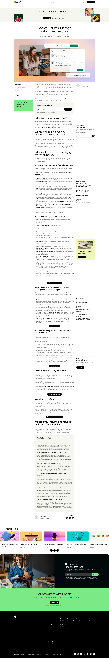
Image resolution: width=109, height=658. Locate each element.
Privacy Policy (94, 578)
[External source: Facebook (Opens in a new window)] (75, 654)
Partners (49, 626)
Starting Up (27, 6)
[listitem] (54, 539)
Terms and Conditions (85, 578)
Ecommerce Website (51, 645)
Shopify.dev (75, 618)
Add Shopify (80, 367)
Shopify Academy (63, 624)
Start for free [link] (68, 109)
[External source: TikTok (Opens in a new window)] (87, 654)
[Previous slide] (51, 550)
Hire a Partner (63, 622)
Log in (83, 2)
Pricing (39, 2)
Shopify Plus (88, 620)
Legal (48, 630)
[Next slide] (57, 550)
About (48, 618)
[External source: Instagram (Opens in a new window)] (84, 654)
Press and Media (50, 624)
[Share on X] (70, 518)
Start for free (91, 2)
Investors (49, 622)
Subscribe (95, 574)
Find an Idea (20, 6)
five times (40, 145)
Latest (38, 6)
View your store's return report (54, 416)
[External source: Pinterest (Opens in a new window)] (94, 654)
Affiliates (48, 628)
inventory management (47, 127)
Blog (15, 6)
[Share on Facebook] (67, 518)
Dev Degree (75, 622)
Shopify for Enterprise (90, 622)
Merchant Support (64, 618)
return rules (67, 336)
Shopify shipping (64, 201)
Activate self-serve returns (54, 282)
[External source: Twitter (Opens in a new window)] (78, 654)
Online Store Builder (51, 641)
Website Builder (50, 643)
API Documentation (77, 620)
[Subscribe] (93, 136)
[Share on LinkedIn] (73, 518)
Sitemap (46, 654)
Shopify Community (64, 626)
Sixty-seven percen (49, 386)
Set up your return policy (55, 394)
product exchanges (56, 292)
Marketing (33, 6)
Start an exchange (54, 326)
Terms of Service (30, 654)
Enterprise (45, 2)
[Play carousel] (54, 550)
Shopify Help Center (64, 620)
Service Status (50, 633)
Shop (87, 618)
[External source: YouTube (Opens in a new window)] (81, 654)
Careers (48, 620)
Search (91, 6)
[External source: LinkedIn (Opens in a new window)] (91, 654)
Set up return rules (54, 366)
